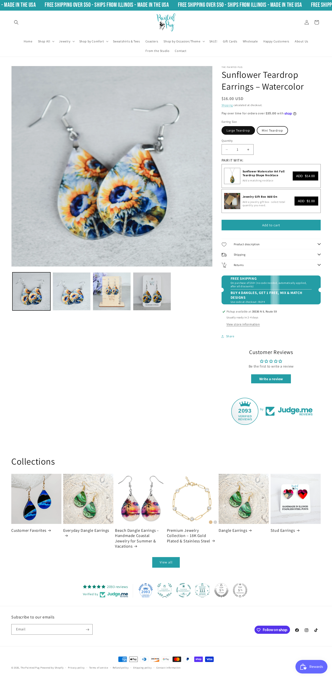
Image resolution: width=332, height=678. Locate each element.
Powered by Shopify (52, 667)
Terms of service (98, 667)
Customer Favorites (28, 530)
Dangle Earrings (233, 530)
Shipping (227, 105)
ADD (305, 176)
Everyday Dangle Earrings (86, 530)
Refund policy (121, 667)
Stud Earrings (283, 530)
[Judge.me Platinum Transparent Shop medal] (183, 590)
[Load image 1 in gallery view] (31, 291)
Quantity (227, 141)
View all (166, 562)
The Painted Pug (30, 667)
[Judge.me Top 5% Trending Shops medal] (240, 590)
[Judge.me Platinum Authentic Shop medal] (164, 590)
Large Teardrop (238, 130)
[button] (16, 22)
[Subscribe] (87, 629)
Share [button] (230, 336)
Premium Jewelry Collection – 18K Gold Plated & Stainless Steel (188, 535)
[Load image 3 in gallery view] (112, 291)
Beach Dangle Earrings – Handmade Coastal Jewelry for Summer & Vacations (137, 538)
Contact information (168, 667)
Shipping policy (142, 667)
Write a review (271, 379)
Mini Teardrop (272, 130)
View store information (243, 324)
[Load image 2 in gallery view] (72, 291)
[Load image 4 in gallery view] (152, 291)
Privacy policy (76, 667)
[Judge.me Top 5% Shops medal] (221, 590)
